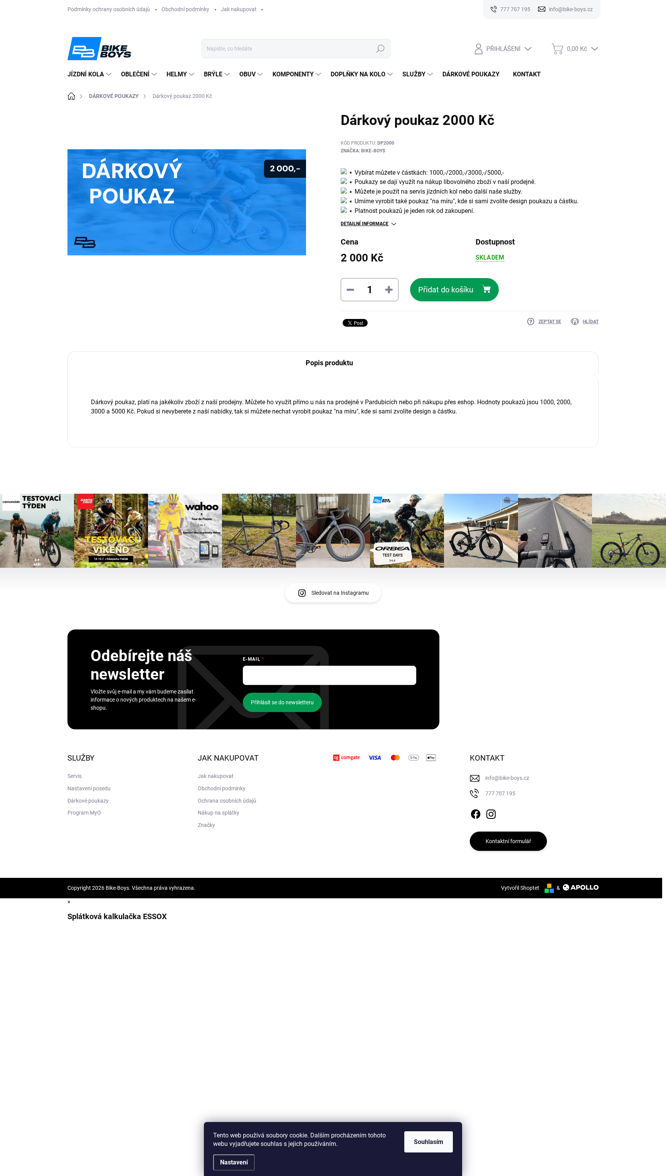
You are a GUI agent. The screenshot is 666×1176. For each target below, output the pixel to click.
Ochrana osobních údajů (227, 801)
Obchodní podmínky (185, 9)
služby (512, 191)
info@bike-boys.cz (507, 778)
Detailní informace (364, 223)
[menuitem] (90, 74)
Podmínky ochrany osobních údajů (108, 9)
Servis (74, 776)
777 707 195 (500, 793)
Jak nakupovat (239, 9)
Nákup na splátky (218, 813)
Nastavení (234, 1162)
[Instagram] (491, 813)
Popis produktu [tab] (329, 363)
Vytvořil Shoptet (520, 888)
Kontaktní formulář (508, 841)
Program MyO (84, 813)
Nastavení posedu (89, 788)
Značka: (363, 151)
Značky (206, 825)
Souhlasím (428, 1142)
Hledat (380, 49)
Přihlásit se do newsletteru (282, 702)
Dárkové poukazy (88, 801)
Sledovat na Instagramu (340, 593)
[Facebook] (475, 813)
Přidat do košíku (445, 289)
